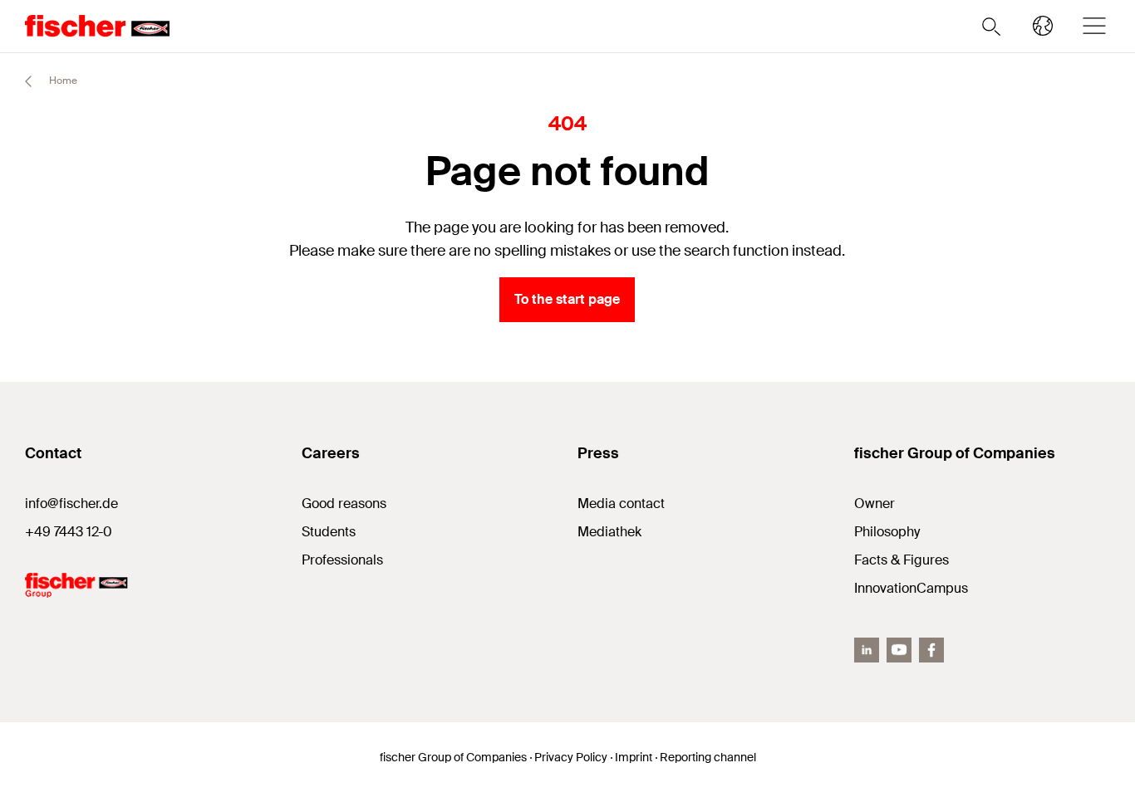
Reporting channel (708, 757)
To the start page (567, 299)
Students (329, 531)
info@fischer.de (71, 503)
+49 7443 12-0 (68, 531)
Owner (874, 503)
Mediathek (609, 531)
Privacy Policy (570, 757)
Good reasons (344, 503)
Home (62, 80)
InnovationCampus (911, 588)
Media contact (621, 503)
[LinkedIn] (866, 650)
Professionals (342, 560)
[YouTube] (899, 650)
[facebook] (931, 650)
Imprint (633, 757)
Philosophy (887, 531)
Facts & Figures (901, 560)
